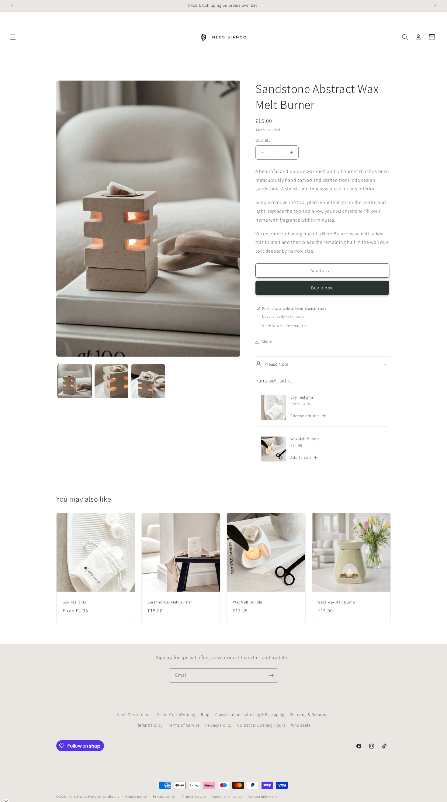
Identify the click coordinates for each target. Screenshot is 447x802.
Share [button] (267, 341)
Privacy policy (164, 796)
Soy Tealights (302, 397)
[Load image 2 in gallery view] (111, 381)
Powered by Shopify (104, 796)
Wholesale (300, 725)
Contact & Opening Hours (261, 725)
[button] (12, 37)
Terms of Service (184, 725)
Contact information (264, 796)
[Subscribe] (271, 675)
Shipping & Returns (308, 714)
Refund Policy (150, 725)
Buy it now (322, 288)
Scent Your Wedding (176, 714)
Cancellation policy (227, 796)
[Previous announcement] (12, 6)
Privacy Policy (218, 725)
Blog (205, 714)
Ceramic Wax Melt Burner (170, 602)
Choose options (305, 415)
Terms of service (193, 796)
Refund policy (136, 796)
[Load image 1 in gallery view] (75, 381)
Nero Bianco (78, 796)
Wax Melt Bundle (305, 439)
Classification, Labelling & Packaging (249, 714)
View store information (284, 325)
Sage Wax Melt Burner (337, 602)
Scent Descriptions (134, 714)
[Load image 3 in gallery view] (148, 381)
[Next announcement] (435, 6)
